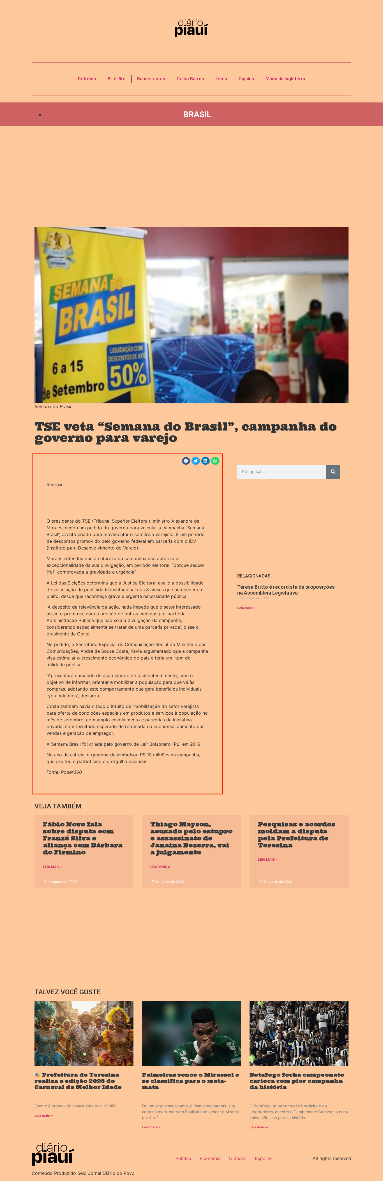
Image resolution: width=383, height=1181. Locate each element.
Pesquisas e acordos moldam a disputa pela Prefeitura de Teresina (296, 834)
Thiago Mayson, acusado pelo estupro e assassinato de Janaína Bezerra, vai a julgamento (191, 838)
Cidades (237, 1158)
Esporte (263, 1158)
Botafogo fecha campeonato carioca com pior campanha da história (297, 1081)
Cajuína (246, 78)
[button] (186, 461)
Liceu (221, 78)
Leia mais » (246, 608)
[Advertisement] (191, 176)
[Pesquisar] (333, 472)
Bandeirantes (151, 78)
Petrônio (87, 78)
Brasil (197, 114)
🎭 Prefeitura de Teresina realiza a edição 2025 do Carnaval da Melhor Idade (78, 1081)
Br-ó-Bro (117, 78)
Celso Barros (190, 78)
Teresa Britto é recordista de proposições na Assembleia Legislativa (286, 590)
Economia (210, 1158)
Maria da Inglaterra (285, 78)
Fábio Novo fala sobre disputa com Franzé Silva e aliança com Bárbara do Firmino (83, 838)
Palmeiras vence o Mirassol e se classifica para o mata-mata (190, 1081)
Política (183, 1158)
